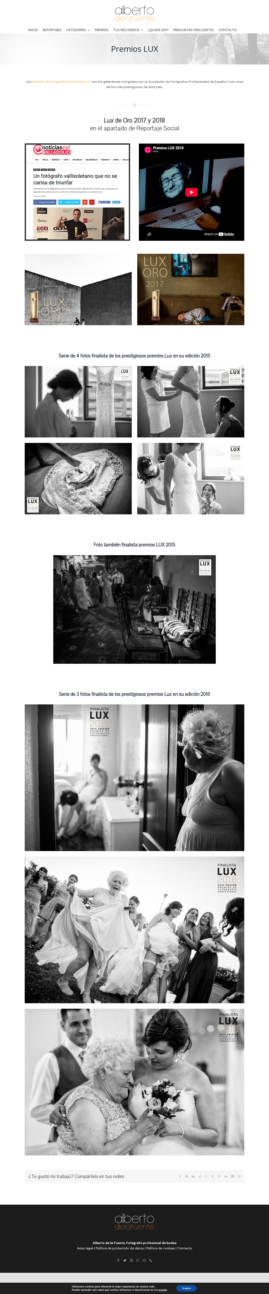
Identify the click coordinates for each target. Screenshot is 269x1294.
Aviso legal (85, 1248)
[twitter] (124, 1260)
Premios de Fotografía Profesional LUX (61, 81)
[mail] (144, 1260)
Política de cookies (160, 1248)
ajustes (162, 1290)
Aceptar (186, 1288)
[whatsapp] (138, 1260)
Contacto (184, 1248)
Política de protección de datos (120, 1248)
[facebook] (118, 1260)
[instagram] (131, 1260)
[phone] (150, 1260)
